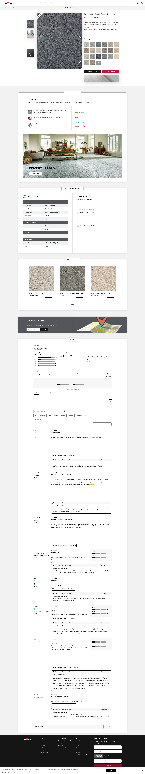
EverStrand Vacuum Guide (87, 225)
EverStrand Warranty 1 (86, 199)
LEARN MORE (35, 173)
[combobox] (120, 3)
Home (3, 7)
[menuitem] (120, 3)
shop (6, 7)
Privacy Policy (12, 772)
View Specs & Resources (97, 34)
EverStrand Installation (87, 212)
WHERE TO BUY (92, 71)
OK (111, 770)
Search (44, 329)
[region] (72, 770)
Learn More (87, 34)
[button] (80, 38)
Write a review (97, 17)
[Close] (142, 770)
